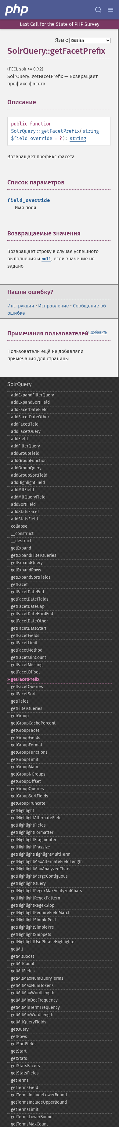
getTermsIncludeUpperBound (39, 1102)
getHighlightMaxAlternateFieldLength (47, 861)
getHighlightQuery (28, 883)
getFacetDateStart (28, 628)
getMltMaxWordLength (32, 992)
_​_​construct (22, 533)
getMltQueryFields (28, 1022)
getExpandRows (26, 570)
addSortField (23, 504)
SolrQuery (19, 384)
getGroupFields (25, 737)
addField (19, 438)
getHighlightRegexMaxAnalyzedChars (46, 890)
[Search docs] (98, 10)
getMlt (17, 949)
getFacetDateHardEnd (32, 613)
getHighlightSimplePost (33, 920)
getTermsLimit (24, 1109)
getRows (19, 1036)
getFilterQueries (26, 708)
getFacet (19, 584)
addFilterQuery (25, 446)
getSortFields (24, 1043)
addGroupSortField (29, 475)
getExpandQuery (27, 562)
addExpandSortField (30, 402)
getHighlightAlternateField (36, 817)
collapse (19, 526)
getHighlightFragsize (30, 847)
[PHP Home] (17, 9)
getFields (20, 701)
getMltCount (22, 963)
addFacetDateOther (30, 417)
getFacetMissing (26, 664)
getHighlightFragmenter (33, 839)
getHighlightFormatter (32, 832)
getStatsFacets (25, 1065)
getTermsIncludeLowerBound (39, 1095)
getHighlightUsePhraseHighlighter (43, 941)
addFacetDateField (29, 409)
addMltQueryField (28, 497)
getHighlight (22, 810)
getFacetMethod (26, 650)
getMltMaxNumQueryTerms (37, 978)
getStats (19, 1058)
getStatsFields (25, 1073)
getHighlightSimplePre (32, 927)
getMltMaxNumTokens (32, 985)
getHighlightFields (28, 825)
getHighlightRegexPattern (35, 898)
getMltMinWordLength (32, 1014)
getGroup (20, 715)
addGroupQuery (26, 468)
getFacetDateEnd (27, 591)
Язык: (61, 40)
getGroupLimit (24, 759)
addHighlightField (28, 482)
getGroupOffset (26, 781)
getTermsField (24, 1087)
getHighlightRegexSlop (32, 905)
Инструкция (20, 306)
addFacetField (24, 424)
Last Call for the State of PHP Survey (59, 24)
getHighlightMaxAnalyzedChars (40, 869)
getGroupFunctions (29, 752)
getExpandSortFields (31, 577)
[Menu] (110, 10)
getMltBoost (22, 956)
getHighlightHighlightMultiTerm (40, 854)
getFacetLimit (24, 643)
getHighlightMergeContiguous (39, 876)
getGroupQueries (27, 788)
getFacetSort (23, 694)
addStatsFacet (25, 511)
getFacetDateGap (28, 606)
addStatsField (24, 519)
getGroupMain (24, 766)
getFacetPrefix (25, 679)
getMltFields (23, 971)
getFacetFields (25, 635)
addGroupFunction (29, 460)
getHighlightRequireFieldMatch (40, 912)
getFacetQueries (27, 686)
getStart (19, 1051)
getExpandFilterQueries (33, 555)
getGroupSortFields (29, 796)
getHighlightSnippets (31, 934)
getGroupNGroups (28, 774)
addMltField (22, 489)
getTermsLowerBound (31, 1116)
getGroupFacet (25, 730)
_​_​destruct (21, 540)
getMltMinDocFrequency (34, 1000)
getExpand (21, 548)
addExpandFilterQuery (32, 395)
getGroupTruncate (28, 803)
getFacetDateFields (30, 599)
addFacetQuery (26, 431)
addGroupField (25, 453)
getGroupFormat (26, 745)
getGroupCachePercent (33, 723)
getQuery (20, 1029)
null (46, 259)
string (90, 131)
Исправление (53, 306)
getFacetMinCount (28, 657)
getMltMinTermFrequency (35, 1007)
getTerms (20, 1080)
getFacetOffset (25, 672)
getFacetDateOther (29, 621)
